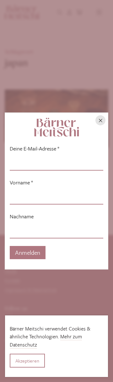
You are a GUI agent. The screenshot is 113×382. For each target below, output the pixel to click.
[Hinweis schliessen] (100, 120)
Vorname (21, 182)
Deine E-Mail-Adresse (34, 148)
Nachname (22, 216)
